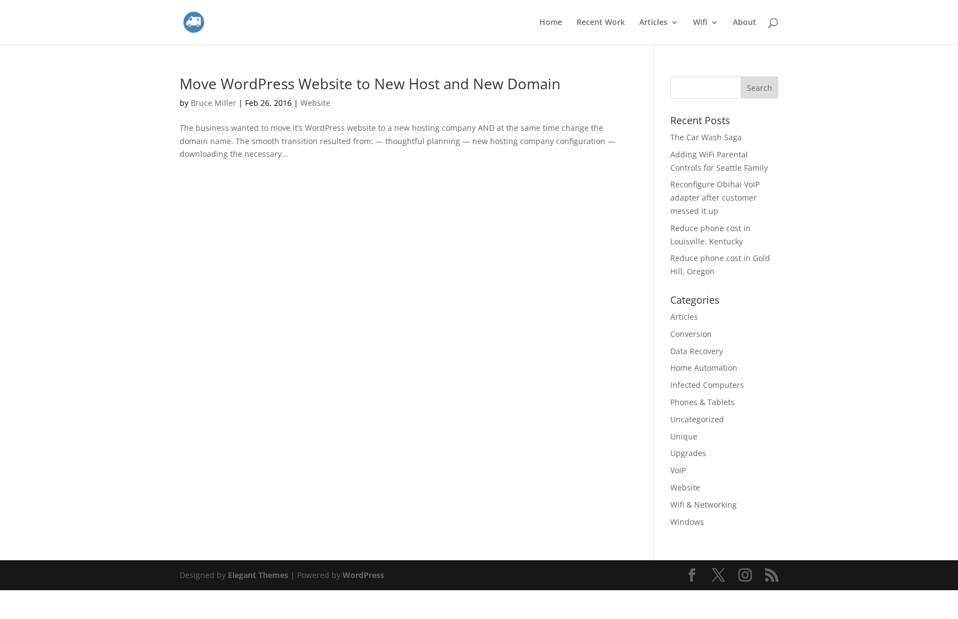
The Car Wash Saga (706, 137)
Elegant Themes (258, 575)
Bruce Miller (213, 103)
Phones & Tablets (702, 402)
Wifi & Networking (703, 504)
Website (315, 103)
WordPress (363, 575)
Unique (683, 436)
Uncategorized (697, 419)
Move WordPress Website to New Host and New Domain (370, 84)
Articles (653, 22)
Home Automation (703, 367)
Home (550, 22)
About (744, 22)
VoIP (678, 470)
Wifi (700, 22)
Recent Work (601, 22)
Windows (687, 521)
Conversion (691, 334)
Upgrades (688, 453)
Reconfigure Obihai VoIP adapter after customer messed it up (715, 197)
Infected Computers (707, 385)
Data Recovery (696, 351)
